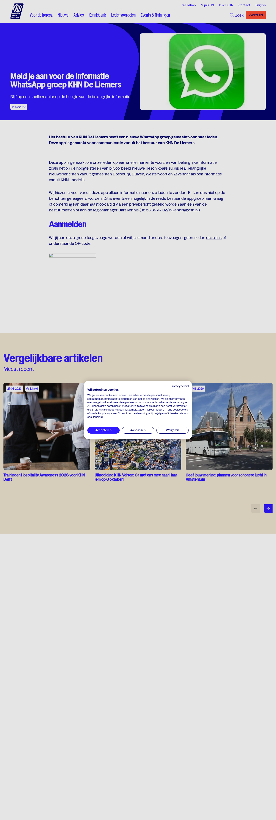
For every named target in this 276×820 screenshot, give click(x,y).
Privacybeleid (180, 386)
